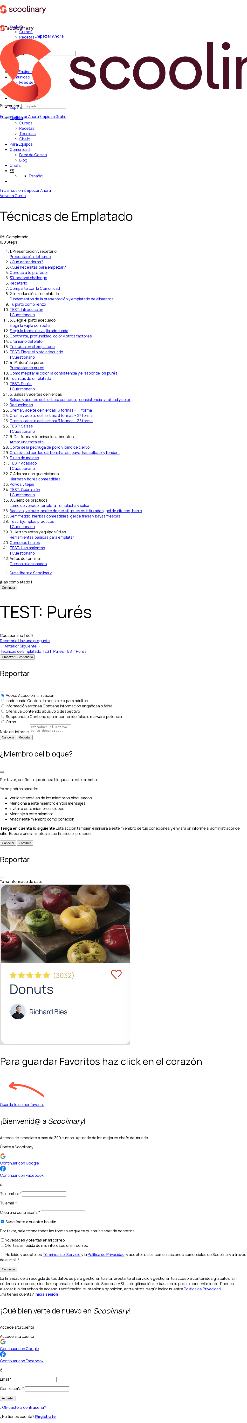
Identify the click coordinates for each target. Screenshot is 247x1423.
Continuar (8, 587)
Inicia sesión (46, 1294)
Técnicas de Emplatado (20, 651)
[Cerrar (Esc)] (2, 691)
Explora (16, 117)
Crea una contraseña (20, 1212)
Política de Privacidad (106, 1254)
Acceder (8, 1398)
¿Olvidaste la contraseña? (23, 1407)
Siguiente (30, 646)
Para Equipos (21, 144)
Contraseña (12, 1388)
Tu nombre (11, 1193)
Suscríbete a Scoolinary (31, 573)
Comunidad (20, 149)
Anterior (9, 646)
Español (36, 176)
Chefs (15, 165)
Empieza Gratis (53, 116)
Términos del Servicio (62, 1254)
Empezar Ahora (25, 116)
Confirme (25, 843)
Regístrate (45, 1416)
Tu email (8, 1203)
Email (5, 1379)
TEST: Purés (53, 651)
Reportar (25, 737)
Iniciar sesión (11, 190)
